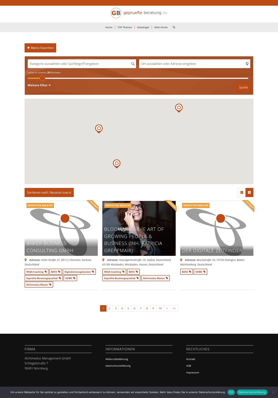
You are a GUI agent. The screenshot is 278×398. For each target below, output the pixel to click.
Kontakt (190, 359)
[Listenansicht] (242, 192)
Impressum (192, 372)
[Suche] (172, 27)
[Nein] (273, 392)
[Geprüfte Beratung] (139, 13)
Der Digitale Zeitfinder (212, 250)
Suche (243, 87)
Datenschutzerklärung (118, 365)
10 (160, 308)
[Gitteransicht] (249, 192)
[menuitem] (109, 27)
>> (174, 308)
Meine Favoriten (42, 48)
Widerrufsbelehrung (117, 359)
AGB (188, 365)
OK (231, 392)
